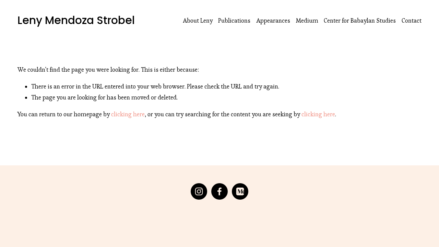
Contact (412, 20)
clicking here (128, 114)
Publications (234, 20)
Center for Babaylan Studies (360, 20)
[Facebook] (219, 191)
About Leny (198, 20)
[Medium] (240, 191)
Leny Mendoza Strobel (76, 20)
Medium (307, 20)
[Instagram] (199, 191)
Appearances (273, 20)
